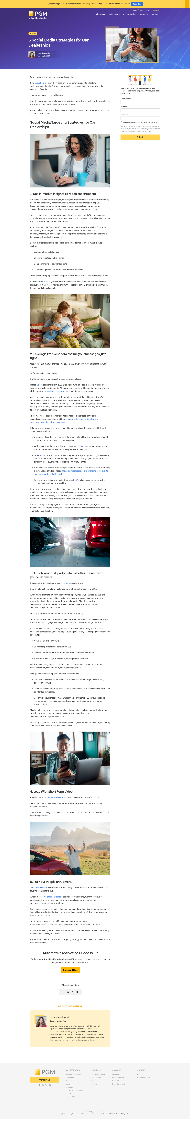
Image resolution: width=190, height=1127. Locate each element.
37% (77, 480)
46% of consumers (39, 887)
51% (38, 384)
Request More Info (144, 1077)
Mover (68, 1084)
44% (44, 281)
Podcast (93, 1084)
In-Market (69, 1087)
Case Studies (95, 1077)
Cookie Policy (80, 1114)
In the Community (119, 1084)
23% (42, 455)
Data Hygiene (113, 14)
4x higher (64, 582)
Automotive (70, 1081)
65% (98, 803)
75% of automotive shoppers (54, 797)
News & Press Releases (121, 1081)
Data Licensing (71, 1096)
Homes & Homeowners (74, 1090)
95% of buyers (41, 82)
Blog (92, 1081)
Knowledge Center (97, 1074)
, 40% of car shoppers (51, 896)
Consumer (70, 1077)
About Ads (90, 1114)
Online (68, 1093)
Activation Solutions (129, 14)
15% (80, 446)
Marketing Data (100, 14)
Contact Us (141, 1074)
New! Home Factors (146, 10)
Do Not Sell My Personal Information (95, 1112)
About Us (155, 14)
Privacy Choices (62, 1114)
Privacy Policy (72, 1114)
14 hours (78, 218)
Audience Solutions (73, 1074)
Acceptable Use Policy (100, 1114)
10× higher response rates (58, 391)
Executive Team (118, 1077)
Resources (144, 14)
